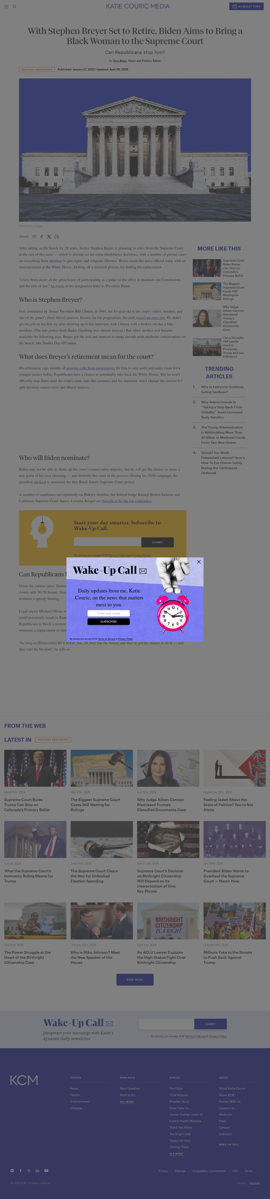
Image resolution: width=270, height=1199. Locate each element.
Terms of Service (106, 639)
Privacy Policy (125, 639)
